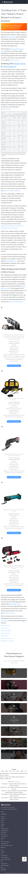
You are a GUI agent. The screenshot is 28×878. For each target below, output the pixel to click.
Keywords (3, 818)
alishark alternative (10, 640)
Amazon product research (6, 630)
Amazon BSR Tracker (15, 604)
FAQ (2, 839)
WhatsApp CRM (4, 863)
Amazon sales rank (10, 37)
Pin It (26, 771)
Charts (2, 820)
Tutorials (2, 851)
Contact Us (3, 838)
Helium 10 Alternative (5, 841)
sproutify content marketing (12, 190)
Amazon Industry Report (6, 859)
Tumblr (10, 771)
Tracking (2, 824)
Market (2, 822)
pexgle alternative (9, 613)
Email (14, 771)
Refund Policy (3, 832)
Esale (2, 867)
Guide (2, 849)
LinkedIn (22, 771)
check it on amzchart (14, 365)
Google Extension (4, 843)
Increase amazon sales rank (6, 638)
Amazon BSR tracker (5, 628)
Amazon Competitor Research (7, 845)
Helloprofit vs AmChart (5, 625)
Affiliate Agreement (5, 830)
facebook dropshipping (16, 301)
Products (2, 816)
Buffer (17, 771)
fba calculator (7, 109)
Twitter (2, 771)
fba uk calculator (14, 60)
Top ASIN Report (4, 855)
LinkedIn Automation (5, 865)
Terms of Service (4, 836)
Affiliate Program (4, 828)
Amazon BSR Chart (11, 261)
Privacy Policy (3, 834)
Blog (2, 853)
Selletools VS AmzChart (5, 633)
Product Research (9, 66)
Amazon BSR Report (5, 857)
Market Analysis (20, 63)
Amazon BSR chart (4, 635)
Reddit (6, 771)
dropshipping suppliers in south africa (12, 226)
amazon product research (9, 228)
